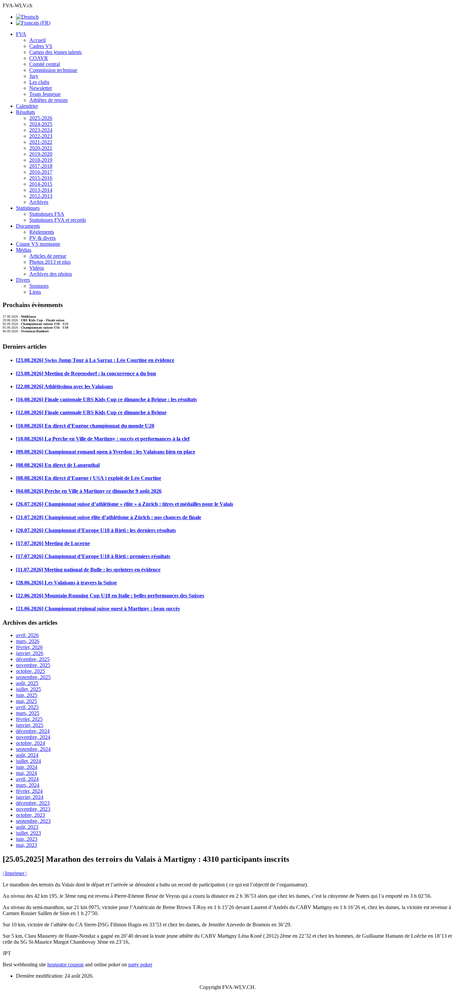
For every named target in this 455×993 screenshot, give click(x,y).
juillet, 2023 (28, 833)
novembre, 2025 (33, 665)
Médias (23, 250)
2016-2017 (40, 172)
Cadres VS (40, 46)
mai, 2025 (26, 701)
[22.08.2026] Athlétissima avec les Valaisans (64, 386)
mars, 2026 (27, 641)
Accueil (37, 40)
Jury (33, 76)
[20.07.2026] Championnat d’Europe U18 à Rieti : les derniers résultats (96, 530)
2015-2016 (40, 178)
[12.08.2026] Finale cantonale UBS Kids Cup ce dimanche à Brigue (91, 412)
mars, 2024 (27, 785)
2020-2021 (40, 148)
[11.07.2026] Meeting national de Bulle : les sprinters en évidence (88, 569)
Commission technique (53, 70)
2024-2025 (40, 124)
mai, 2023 (26, 845)
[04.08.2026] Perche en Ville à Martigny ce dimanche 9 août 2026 (89, 491)
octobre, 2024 (30, 743)
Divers (23, 280)
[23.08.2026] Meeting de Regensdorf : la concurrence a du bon (86, 373)
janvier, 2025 (29, 725)
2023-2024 (40, 130)
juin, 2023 (26, 839)
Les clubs (39, 82)
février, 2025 (29, 719)
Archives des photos (50, 274)
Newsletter (40, 88)
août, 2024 (27, 755)
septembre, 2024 (33, 749)
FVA (21, 34)
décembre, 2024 (33, 731)
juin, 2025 (26, 695)
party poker (140, 964)
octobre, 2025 (30, 671)
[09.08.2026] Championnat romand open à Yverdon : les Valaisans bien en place (105, 452)
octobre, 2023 (30, 815)
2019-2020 (40, 154)
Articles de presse (47, 256)
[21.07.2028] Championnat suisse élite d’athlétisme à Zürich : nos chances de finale (108, 517)
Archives (38, 202)
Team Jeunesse (45, 94)
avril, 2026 (27, 635)
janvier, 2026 (29, 653)
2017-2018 (40, 166)
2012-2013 (40, 196)
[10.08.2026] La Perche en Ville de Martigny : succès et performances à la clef (103, 439)
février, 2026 (29, 647)
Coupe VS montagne (38, 244)
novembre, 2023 (33, 809)
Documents (28, 226)
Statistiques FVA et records (57, 220)
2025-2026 (40, 118)
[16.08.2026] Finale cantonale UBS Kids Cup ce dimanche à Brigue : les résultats (106, 399)
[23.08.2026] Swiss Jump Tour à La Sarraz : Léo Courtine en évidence (95, 360)
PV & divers (42, 238)
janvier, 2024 (29, 797)
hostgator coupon (65, 964)
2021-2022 (40, 142)
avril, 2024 (27, 779)
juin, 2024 (26, 767)
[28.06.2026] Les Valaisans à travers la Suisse (66, 582)
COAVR (38, 58)
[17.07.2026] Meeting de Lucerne (53, 543)
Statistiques (28, 208)
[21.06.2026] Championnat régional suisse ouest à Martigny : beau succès (98, 608)
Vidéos (36, 268)
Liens (35, 292)
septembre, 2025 (33, 677)
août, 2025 (27, 683)
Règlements (41, 232)
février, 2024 (29, 791)
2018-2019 (40, 160)
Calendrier (27, 106)
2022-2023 (40, 136)
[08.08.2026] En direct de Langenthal (58, 465)
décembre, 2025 (33, 659)
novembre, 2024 (33, 737)
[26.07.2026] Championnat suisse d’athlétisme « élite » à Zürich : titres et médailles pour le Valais (124, 504)
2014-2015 (40, 184)
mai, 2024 (26, 773)
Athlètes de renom (48, 100)
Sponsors (39, 286)
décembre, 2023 (33, 803)
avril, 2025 (27, 707)
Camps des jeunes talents (55, 52)
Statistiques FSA (46, 214)
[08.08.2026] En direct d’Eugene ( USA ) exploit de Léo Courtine (88, 478)
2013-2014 (40, 190)
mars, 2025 (27, 713)
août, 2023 (27, 827)
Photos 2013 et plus (50, 262)
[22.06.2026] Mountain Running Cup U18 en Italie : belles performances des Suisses (110, 595)
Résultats (25, 112)
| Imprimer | (15, 873)
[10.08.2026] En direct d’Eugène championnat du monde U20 (85, 426)
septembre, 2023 (33, 821)
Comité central (44, 64)
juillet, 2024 (28, 761)
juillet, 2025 (28, 689)
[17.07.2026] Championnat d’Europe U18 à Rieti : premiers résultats (93, 556)
